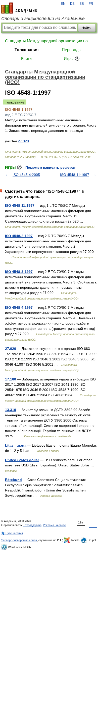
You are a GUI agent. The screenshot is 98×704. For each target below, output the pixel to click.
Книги (26, 58)
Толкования (26, 50)
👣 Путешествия (12, 533)
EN (63, 4)
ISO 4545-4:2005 (26, 175)
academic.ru (19, 8)
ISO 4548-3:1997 (19, 272)
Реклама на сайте (54, 525)
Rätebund (13, 480)
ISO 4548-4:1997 (19, 308)
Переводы (71, 50)
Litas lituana (15, 445)
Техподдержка (32, 525)
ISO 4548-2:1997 (19, 236)
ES (81, 4)
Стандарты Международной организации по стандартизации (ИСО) (49, 41)
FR (91, 4)
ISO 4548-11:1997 (74, 175)
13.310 (10, 410)
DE (72, 4)
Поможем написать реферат (50, 167)
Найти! (86, 28)
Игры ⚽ (72, 58)
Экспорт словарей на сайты (19, 540)
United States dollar (22, 460)
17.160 (10, 379)
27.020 (23, 141)
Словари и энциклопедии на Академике (43, 18)
